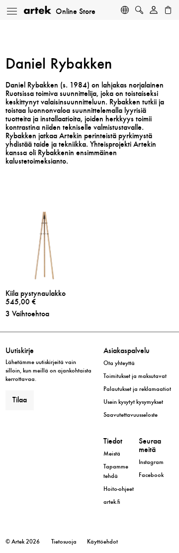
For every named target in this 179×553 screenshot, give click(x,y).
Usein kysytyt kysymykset (133, 401)
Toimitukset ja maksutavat (135, 375)
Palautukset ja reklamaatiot (137, 388)
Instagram (151, 462)
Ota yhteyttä (119, 363)
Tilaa (19, 399)
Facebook (151, 474)
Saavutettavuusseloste (130, 414)
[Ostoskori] (168, 11)
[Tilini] (154, 11)
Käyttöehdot (102, 541)
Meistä (111, 453)
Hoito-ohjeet (118, 488)
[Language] (125, 11)
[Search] (139, 11)
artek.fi (111, 501)
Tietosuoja (64, 541)
